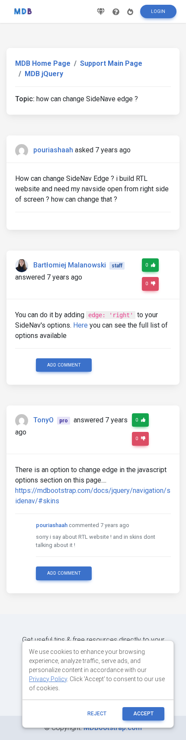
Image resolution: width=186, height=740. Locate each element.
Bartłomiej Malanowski (69, 265)
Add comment (64, 365)
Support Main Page (111, 63)
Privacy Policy (48, 679)
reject (96, 714)
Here (80, 325)
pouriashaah (53, 150)
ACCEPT (143, 714)
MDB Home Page (43, 63)
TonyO (43, 420)
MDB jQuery (44, 74)
